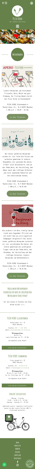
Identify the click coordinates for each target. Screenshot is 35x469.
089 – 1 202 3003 (21, 328)
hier (22, 304)
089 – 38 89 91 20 (21, 366)
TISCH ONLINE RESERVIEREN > (17, 348)
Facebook (17, 462)
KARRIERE (17, 448)
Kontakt (17, 452)
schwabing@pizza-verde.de (20, 368)
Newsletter (17, 445)
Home (17, 442)
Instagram (17, 465)
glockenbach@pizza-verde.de (20, 330)
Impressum (17, 455)
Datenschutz (17, 458)
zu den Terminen (17, 117)
